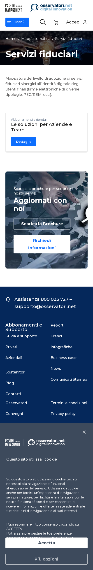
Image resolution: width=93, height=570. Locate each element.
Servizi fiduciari (68, 39)
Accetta (46, 542)
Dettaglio (24, 142)
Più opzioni (46, 559)
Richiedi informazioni (42, 244)
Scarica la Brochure (42, 223)
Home (10, 39)
